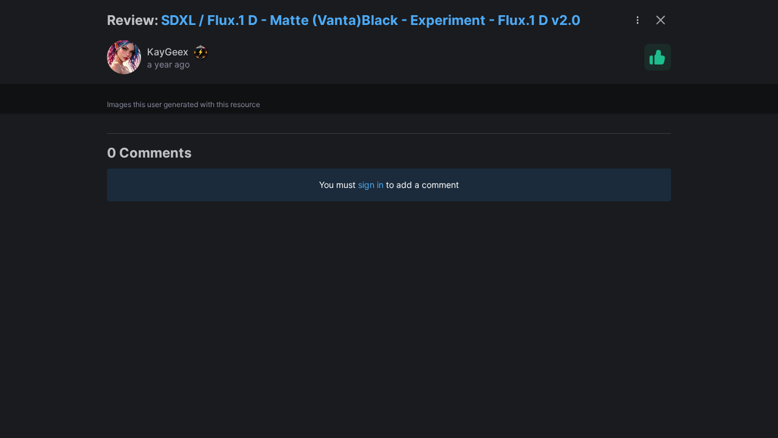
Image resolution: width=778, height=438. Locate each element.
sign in (371, 184)
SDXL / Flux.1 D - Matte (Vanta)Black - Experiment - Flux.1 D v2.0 (370, 20)
